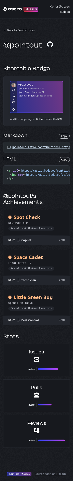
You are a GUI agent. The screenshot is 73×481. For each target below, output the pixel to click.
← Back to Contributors (19, 30)
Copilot (26, 240)
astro (31, 369)
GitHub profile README (49, 119)
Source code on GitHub (50, 474)
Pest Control (30, 320)
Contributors (60, 6)
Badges (65, 12)
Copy (64, 136)
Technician (28, 280)
